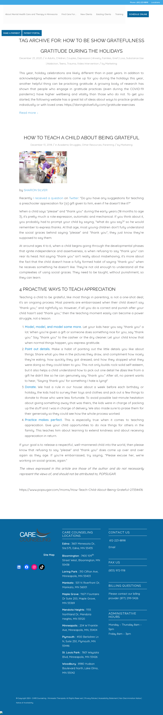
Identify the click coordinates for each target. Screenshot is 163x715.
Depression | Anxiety (89, 58)
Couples (71, 58)
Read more (27, 113)
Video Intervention (88, 63)
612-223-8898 (117, 540)
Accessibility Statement (108, 698)
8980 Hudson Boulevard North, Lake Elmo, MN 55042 (80, 668)
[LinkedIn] (19, 567)
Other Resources (92, 144)
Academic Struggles (69, 144)
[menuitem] (155, 2)
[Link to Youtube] (144, 706)
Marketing (111, 63)
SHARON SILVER (36, 190)
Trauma (71, 63)
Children (61, 58)
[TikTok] (42, 567)
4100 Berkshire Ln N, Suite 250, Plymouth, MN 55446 (80, 641)
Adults (51, 58)
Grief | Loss (118, 58)
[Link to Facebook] (125, 706)
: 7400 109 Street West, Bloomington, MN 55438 (81, 560)
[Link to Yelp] (139, 706)
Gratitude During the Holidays (82, 51)
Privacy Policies (91, 698)
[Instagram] (34, 567)
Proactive (35, 289)
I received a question (48, 198)
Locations (155, 2)
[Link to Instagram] (130, 706)
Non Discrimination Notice (130, 698)
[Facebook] (26, 567)
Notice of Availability (24, 703)
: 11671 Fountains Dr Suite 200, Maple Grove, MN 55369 (80, 598)
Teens (62, 63)
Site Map (48, 554)
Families (106, 58)
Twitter (73, 198)
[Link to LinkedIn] (135, 706)
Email (112, 547)
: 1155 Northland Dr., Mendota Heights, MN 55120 (76, 614)
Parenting (108, 144)
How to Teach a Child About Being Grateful (81, 137)
